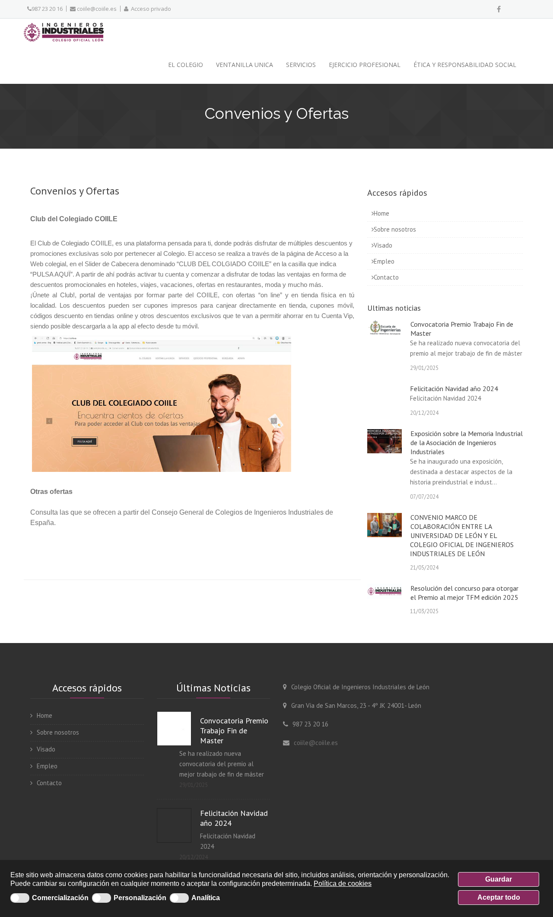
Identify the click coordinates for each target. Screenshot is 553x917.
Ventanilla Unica (244, 64)
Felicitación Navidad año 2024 (454, 388)
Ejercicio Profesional (364, 64)
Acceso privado (149, 9)
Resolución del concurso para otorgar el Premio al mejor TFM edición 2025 (464, 593)
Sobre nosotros (395, 229)
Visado (383, 245)
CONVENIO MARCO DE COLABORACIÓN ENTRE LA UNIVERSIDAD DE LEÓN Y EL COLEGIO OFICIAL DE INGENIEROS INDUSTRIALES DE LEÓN (462, 535)
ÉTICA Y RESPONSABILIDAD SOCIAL (464, 64)
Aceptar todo (498, 897)
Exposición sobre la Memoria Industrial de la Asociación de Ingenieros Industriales (466, 442)
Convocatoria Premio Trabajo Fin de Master (234, 730)
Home (381, 213)
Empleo (384, 261)
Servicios (301, 64)
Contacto (386, 277)
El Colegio (185, 64)
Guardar (498, 879)
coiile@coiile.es (96, 9)
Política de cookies (343, 883)
